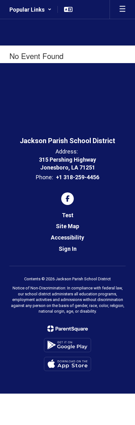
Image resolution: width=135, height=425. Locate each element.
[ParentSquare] (67, 328)
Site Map (67, 226)
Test (67, 215)
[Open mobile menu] (122, 9)
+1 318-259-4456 (77, 177)
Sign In (68, 248)
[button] (30, 9)
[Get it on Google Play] (67, 345)
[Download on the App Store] (67, 364)
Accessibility (67, 237)
